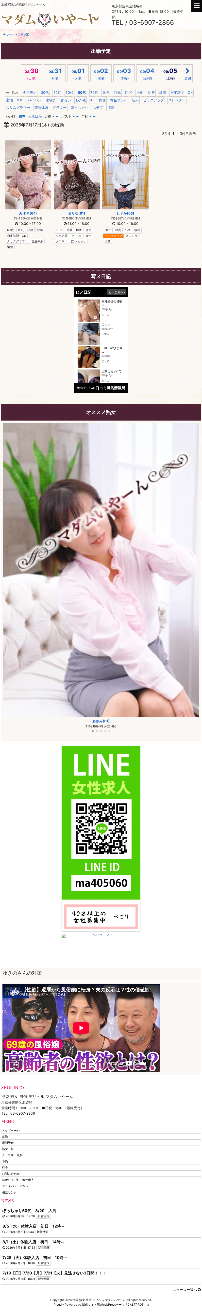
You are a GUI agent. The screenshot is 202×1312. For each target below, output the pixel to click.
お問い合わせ (11, 1173)
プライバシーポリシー (17, 1186)
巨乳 (117, 92)
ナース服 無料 (12, 1155)
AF (92, 100)
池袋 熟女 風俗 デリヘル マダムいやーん (99, 1300)
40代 (57, 92)
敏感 (162, 92)
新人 (135, 100)
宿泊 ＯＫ (14, 100)
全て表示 (29, 92)
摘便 (102, 100)
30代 (45, 92)
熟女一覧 (8, 1149)
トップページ (11, 1130)
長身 (151, 92)
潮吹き (51, 100)
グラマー (60, 107)
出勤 (5, 1136)
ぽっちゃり (79, 107)
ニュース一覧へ (185, 1289)
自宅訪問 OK (181, 92)
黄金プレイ (118, 100)
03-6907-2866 (22, 1113)
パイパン (34, 100)
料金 (5, 1167)
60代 (82, 92)
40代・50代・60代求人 (18, 1180)
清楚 (110, 107)
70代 (94, 92)
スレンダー (176, 100)
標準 (22, 116)
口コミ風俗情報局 (110, 387)
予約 (5, 1161)
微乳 (105, 92)
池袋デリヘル (86, 388)
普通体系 (41, 107)
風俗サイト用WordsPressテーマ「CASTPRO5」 (114, 1304)
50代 (69, 92)
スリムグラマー (18, 107)
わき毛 (80, 100)
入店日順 (35, 116)
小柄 (139, 92)
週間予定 (8, 1143)
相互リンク (9, 1192)
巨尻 (128, 92)
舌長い (66, 100)
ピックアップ (153, 100)
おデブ (98, 107)
